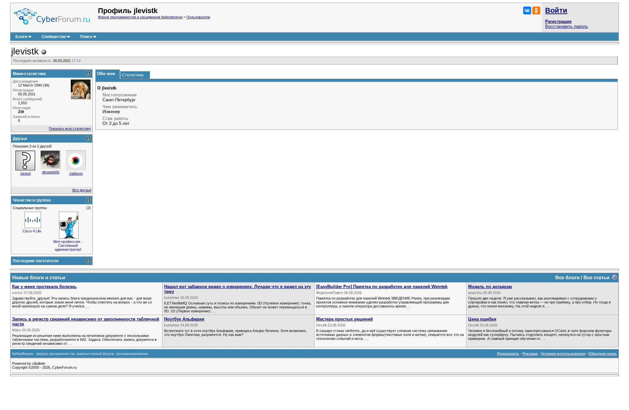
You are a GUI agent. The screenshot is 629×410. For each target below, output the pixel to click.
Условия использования (563, 354)
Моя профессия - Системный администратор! (67, 245)
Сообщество (54, 36)
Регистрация (558, 21)
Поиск (86, 36)
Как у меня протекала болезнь (44, 286)
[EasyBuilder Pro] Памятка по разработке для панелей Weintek (382, 286)
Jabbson (76, 173)
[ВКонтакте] (527, 10)
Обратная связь (602, 354)
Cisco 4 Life (32, 231)
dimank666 (50, 172)
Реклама (530, 354)
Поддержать (508, 354)
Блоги (21, 36)
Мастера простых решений (344, 319)
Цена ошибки (482, 319)
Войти (556, 10)
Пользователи (198, 17)
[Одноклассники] (536, 10)
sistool (25, 173)
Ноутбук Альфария (184, 319)
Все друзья (81, 190)
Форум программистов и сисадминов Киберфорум (140, 17)
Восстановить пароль (566, 26)
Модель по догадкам (490, 286)
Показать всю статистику (70, 128)
